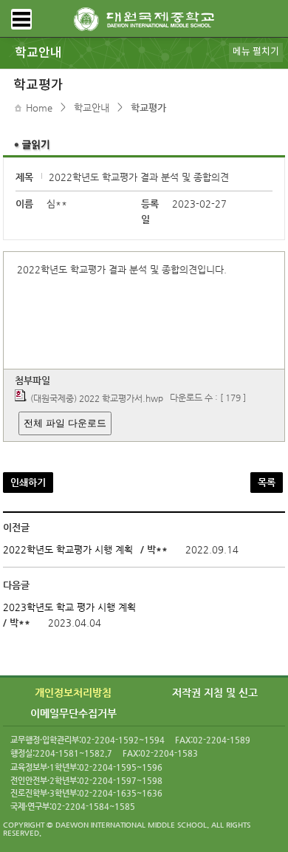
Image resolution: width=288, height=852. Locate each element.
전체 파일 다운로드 (65, 423)
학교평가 (148, 107)
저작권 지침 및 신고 (215, 692)
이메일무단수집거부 (73, 712)
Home (39, 107)
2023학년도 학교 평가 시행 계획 (69, 607)
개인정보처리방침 (73, 692)
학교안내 (91, 107)
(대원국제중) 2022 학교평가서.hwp (96, 398)
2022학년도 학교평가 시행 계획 (68, 549)
